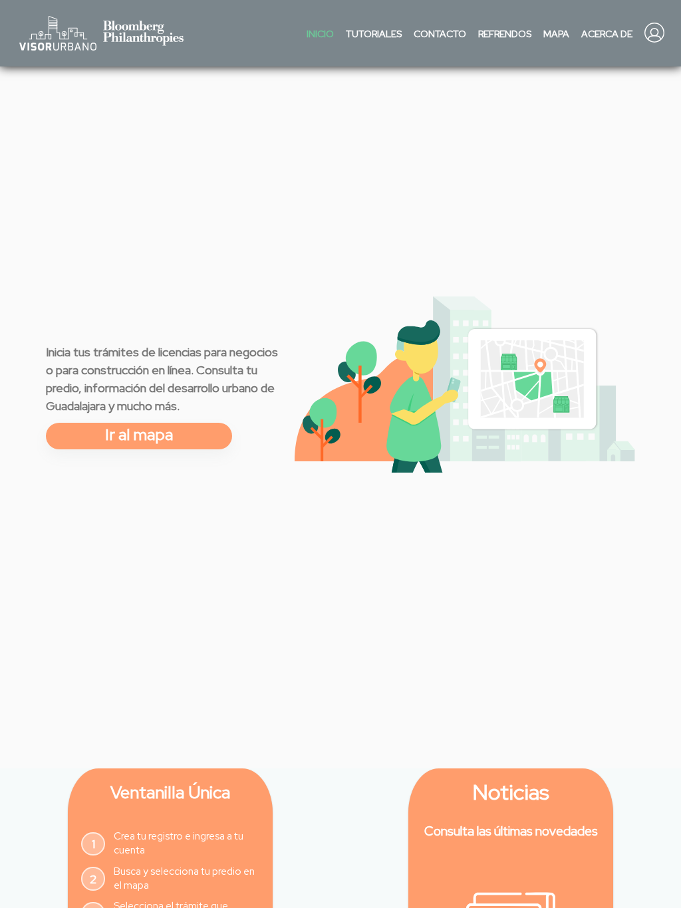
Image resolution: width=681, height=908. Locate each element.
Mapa (556, 34)
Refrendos (504, 34)
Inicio (320, 34)
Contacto (440, 34)
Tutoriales (374, 34)
